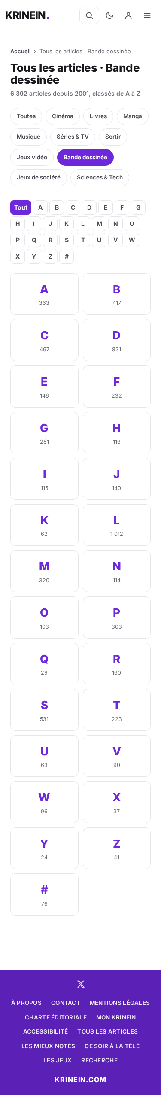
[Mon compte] (128, 15)
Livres (98, 116)
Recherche (99, 1060)
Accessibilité (45, 1031)
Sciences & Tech (100, 177)
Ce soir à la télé (112, 1046)
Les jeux (57, 1060)
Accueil (20, 51)
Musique (28, 136)
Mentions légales (120, 1002)
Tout (20, 207)
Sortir (113, 136)
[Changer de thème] (109, 15)
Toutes (26, 116)
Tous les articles (107, 1031)
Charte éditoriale (56, 1017)
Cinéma (62, 116)
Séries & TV (73, 136)
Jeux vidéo (32, 157)
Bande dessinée (85, 157)
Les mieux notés (48, 1046)
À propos (26, 1002)
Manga (132, 116)
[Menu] (147, 15)
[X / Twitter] (80, 984)
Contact (65, 1002)
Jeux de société (39, 177)
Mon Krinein (116, 1017)
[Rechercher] (89, 15)
